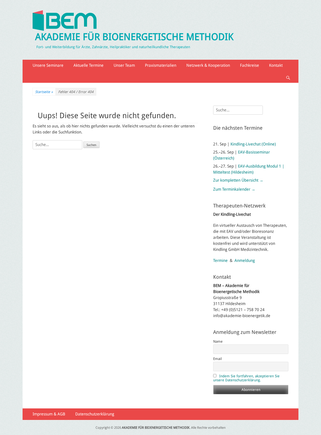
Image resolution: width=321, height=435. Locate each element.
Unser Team (124, 65)
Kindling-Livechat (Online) (253, 144)
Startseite (44, 92)
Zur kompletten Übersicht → (238, 180)
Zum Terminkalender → (234, 189)
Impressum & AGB (49, 414)
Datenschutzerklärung (94, 414)
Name (218, 341)
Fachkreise (249, 65)
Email (217, 359)
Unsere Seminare (48, 65)
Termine (220, 260)
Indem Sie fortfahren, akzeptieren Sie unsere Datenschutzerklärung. (246, 378)
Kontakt (276, 65)
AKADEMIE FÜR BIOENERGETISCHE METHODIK (134, 36)
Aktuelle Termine (88, 65)
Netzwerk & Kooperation (208, 65)
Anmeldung (244, 260)
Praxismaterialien (160, 65)
